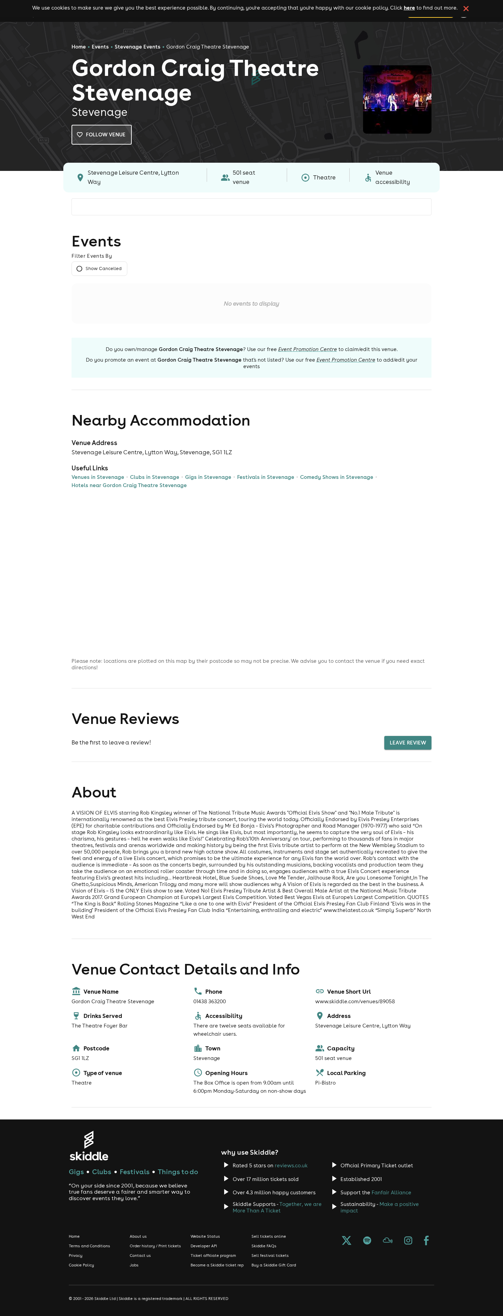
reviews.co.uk (291, 1165)
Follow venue (106, 134)
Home (79, 46)
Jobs (134, 1265)
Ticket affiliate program (213, 1255)
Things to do (178, 1171)
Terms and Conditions (89, 1246)
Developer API (204, 1246)
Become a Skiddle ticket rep (217, 1265)
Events (100, 46)
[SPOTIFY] (367, 1241)
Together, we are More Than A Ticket (277, 1207)
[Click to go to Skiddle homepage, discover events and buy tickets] (89, 1145)
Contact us (140, 1255)
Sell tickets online (269, 1236)
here (409, 7)
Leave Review (408, 742)
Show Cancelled (103, 268)
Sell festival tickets (270, 1255)
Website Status (205, 1236)
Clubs (101, 1171)
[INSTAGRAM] (408, 1241)
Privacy (75, 1255)
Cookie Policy (81, 1265)
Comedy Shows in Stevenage (336, 477)
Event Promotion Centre (307, 349)
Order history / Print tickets (155, 1246)
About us (138, 1236)
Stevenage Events (137, 46)
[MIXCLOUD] (387, 1241)
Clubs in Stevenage (154, 477)
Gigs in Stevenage (208, 477)
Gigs (76, 1171)
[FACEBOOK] (426, 1241)
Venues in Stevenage (98, 477)
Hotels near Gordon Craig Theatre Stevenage (129, 485)
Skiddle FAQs (264, 1246)
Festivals (135, 1171)
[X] (346, 1241)
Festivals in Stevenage (265, 477)
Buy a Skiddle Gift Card (274, 1265)
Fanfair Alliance (391, 1192)
